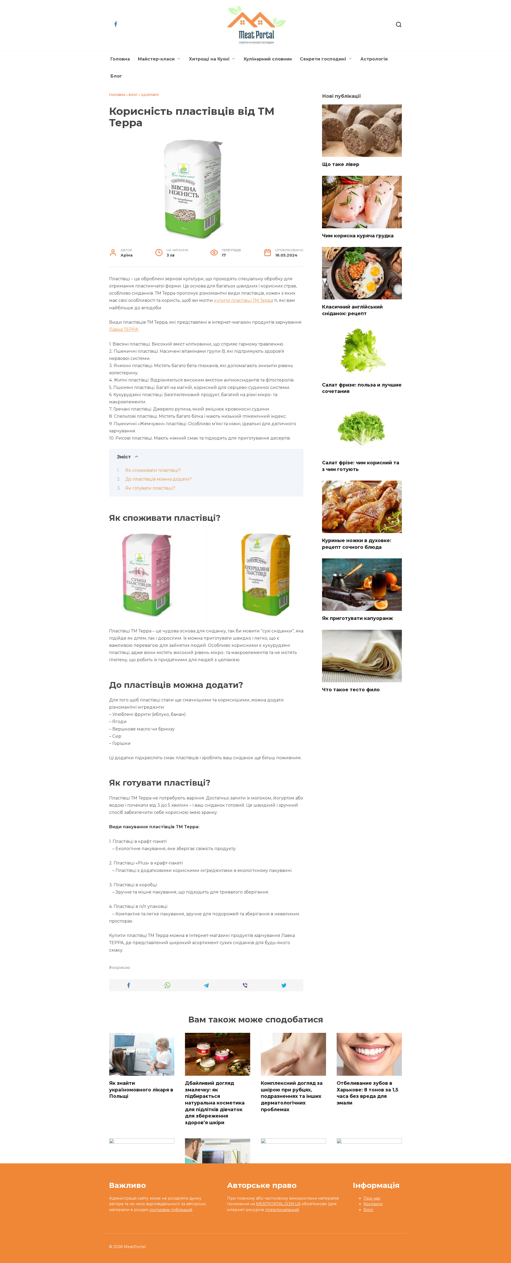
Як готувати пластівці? (150, 488)
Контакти (373, 1203)
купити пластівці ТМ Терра (243, 300)
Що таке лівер (340, 164)
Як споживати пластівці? (153, 470)
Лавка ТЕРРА (123, 329)
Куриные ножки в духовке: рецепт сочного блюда (356, 544)
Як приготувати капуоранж (357, 618)
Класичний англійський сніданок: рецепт (352, 310)
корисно (121, 967)
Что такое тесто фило (351, 689)
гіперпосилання (281, 1209)
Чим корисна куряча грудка (358, 235)
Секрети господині (323, 59)
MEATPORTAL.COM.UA (278, 1203)
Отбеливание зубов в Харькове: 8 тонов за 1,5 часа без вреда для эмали (367, 1093)
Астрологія (374, 59)
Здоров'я (150, 95)
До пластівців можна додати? (158, 479)
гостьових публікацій (170, 1209)
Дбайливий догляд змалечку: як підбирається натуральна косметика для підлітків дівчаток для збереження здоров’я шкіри (215, 1102)
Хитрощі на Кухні (209, 59)
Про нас (372, 1198)
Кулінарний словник (268, 59)
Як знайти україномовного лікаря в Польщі (141, 1089)
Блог (116, 76)
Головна (120, 59)
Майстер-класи (156, 59)
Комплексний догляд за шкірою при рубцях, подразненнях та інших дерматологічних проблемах (292, 1096)
